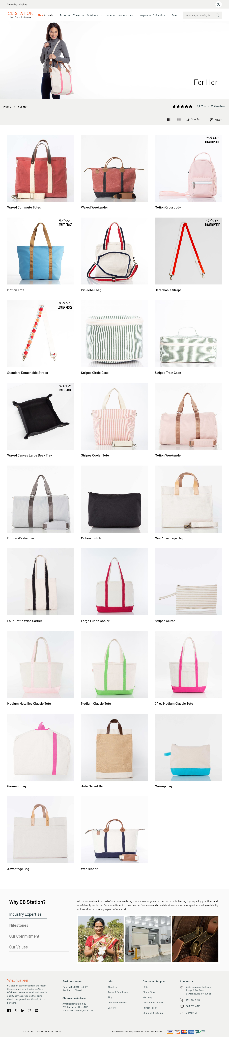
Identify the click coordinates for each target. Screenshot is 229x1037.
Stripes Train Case (168, 372)
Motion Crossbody (168, 207)
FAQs (145, 986)
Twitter (16, 1010)
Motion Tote (15, 290)
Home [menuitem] (108, 15)
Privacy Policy (150, 1007)
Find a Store (149, 992)
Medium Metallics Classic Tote (29, 703)
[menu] (107, 15)
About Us (112, 986)
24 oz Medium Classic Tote (174, 703)
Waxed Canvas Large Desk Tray (29, 455)
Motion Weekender (168, 455)
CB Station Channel (153, 1002)
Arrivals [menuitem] (45, 15)
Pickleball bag (91, 290)
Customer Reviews (117, 1002)
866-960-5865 (193, 999)
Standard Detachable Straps (27, 372)
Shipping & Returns (153, 1012)
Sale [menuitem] (174, 15)
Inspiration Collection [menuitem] (152, 15)
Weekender (89, 869)
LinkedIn (22, 1010)
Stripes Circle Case (95, 372)
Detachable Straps (168, 290)
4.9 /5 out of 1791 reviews (211, 106)
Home (7, 106)
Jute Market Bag (92, 786)
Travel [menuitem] (76, 15)
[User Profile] (218, 4)
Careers (112, 1007)
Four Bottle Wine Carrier (24, 621)
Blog (110, 997)
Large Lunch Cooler (95, 621)
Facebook (9, 1010)
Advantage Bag (18, 869)
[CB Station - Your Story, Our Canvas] (20, 15)
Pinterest (36, 1010)
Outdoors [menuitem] (92, 15)
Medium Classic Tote (96, 703)
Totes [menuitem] (63, 15)
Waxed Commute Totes (24, 207)
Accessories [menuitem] (125, 15)
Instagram (29, 1010)
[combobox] (202, 15)
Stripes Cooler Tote (95, 455)
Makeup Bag (163, 786)
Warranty (147, 997)
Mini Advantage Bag (169, 538)
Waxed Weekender (94, 207)
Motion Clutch (91, 538)
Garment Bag (16, 786)
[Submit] (217, 15)
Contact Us (191, 1012)
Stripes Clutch (165, 621)
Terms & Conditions (118, 992)
